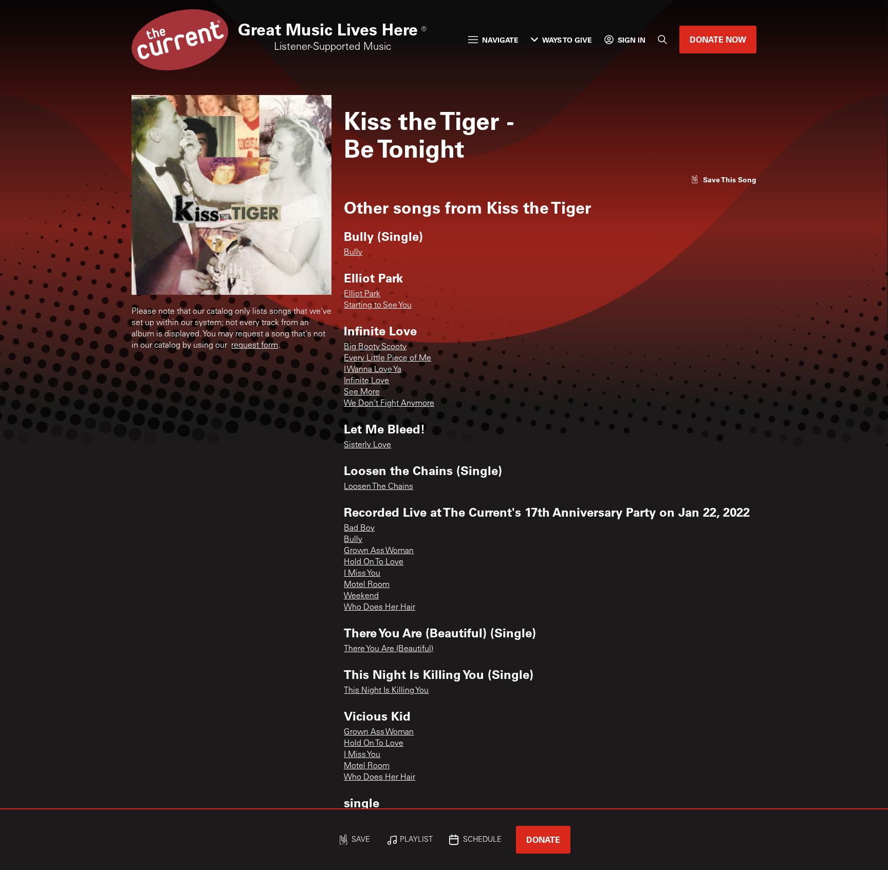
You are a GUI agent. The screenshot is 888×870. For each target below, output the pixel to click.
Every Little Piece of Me (387, 358)
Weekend (361, 596)
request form (254, 346)
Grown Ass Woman (379, 551)
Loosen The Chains (378, 487)
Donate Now (718, 39)
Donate (543, 839)
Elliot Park (362, 294)
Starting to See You (378, 305)
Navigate (500, 40)
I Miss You (362, 574)
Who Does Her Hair (379, 607)
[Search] (662, 39)
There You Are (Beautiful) (388, 649)
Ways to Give (567, 40)
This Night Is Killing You (386, 691)
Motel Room (367, 585)
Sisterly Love (367, 445)
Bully (353, 253)
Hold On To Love (373, 562)
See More (362, 392)
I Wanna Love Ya (372, 370)
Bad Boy (359, 528)
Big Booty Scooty (375, 347)
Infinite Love (366, 381)
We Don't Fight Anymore (389, 404)
